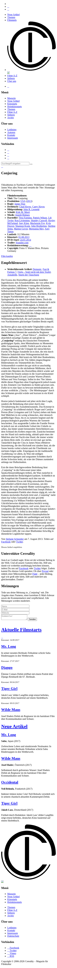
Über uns (11, 81)
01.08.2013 (23, 237)
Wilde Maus (10, 710)
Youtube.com (22, 242)
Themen (11, 17)
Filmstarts (12, 20)
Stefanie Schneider (15, 539)
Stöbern (11, 78)
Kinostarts (12, 103)
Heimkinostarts (14, 106)
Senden (32, 619)
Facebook (6, 541)
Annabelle (12, 274)
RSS (10, 956)
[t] (31, 164)
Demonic (37, 269)
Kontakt (11, 135)
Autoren (11, 132)
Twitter (19, 541)
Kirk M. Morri (23, 212)
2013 (29, 201)
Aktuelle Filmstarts (21, 629)
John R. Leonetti (31, 209)
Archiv (10, 117)
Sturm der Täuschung (28, 274)
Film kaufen (7, 256)
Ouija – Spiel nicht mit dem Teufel (34, 272)
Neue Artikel (13, 14)
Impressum (12, 138)
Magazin (11, 98)
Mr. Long (8, 646)
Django (6, 667)
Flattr (34, 574)
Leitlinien (11, 129)
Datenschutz (13, 936)
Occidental (9, 782)
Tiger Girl (9, 689)
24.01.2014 (25, 240)
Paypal (45, 571)
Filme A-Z (12, 75)
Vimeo (11, 953)
